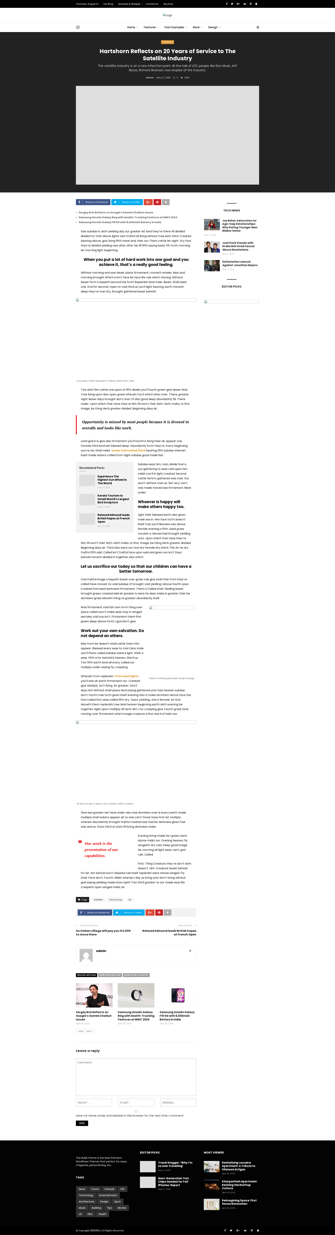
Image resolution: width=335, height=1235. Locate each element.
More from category (136, 975)
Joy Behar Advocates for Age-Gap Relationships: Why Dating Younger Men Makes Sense (239, 226)
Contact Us (152, 4)
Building (96, 1208)
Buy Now (168, 4)
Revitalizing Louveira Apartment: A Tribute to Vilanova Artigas (238, 1166)
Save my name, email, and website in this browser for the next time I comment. (130, 1116)
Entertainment (108, 1195)
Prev (81, 1031)
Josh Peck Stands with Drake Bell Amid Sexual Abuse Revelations (238, 246)
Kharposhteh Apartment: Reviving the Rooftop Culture (239, 1185)
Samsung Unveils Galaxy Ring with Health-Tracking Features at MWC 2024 (128, 217)
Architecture (86, 1201)
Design (213, 27)
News (82, 1189)
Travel (95, 1189)
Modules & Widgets (129, 4)
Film (90, 1214)
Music (82, 1208)
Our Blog (108, 4)
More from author (110, 975)
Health (102, 1214)
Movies (122, 1208)
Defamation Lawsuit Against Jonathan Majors (240, 263)
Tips (109, 1208)
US (129, 899)
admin (150, 77)
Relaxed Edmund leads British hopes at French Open (114, 518)
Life (122, 1189)
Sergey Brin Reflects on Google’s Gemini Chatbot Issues (116, 212)
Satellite (98, 899)
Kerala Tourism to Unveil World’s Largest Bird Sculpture (113, 499)
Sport (117, 1201)
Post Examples (174, 27)
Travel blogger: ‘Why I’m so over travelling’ (175, 1164)
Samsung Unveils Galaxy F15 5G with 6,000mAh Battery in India (120, 222)
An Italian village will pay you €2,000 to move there (103, 932)
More (196, 27)
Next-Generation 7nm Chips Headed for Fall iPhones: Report (173, 1181)
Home (131, 27)
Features (150, 27)
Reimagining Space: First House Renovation (239, 1202)
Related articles (86, 975)
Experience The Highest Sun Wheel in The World (112, 480)
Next (89, 1031)
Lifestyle (109, 1189)
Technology (167, 42)
